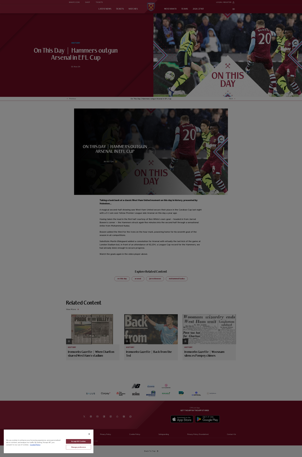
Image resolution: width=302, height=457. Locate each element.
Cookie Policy (35, 445)
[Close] (89, 434)
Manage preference (78, 447)
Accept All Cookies (78, 441)
